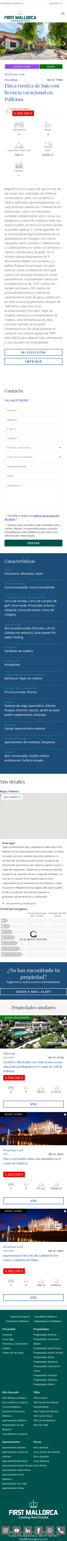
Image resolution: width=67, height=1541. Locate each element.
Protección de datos (13, 1352)
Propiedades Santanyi (45, 1375)
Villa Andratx (40, 1397)
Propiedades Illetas (44, 1357)
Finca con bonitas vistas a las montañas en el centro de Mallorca (32, 1161)
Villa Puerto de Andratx (46, 1402)
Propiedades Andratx (45, 1334)
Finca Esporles (41, 1456)
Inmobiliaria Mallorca (17, 1321)
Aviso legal (8, 1339)
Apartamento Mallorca (14, 1420)
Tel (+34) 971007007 (17, 400)
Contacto (7, 1334)
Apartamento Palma (13, 1488)
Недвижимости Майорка (47, 1321)
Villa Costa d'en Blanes (46, 1411)
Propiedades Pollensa (45, 1379)
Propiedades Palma (44, 1384)
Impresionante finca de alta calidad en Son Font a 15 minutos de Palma (30, 1258)
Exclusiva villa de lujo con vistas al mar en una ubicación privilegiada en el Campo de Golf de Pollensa (32, 1066)
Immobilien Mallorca (45, 1316)
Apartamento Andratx (14, 1447)
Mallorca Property (20, 1316)
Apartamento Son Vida (14, 1483)
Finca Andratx (41, 1447)
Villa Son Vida (41, 1424)
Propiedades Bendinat (46, 1361)
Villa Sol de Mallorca (44, 1420)
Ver (33, 1104)
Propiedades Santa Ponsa (47, 1348)
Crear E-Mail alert (33, 992)
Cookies (6, 1348)
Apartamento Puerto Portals (17, 1465)
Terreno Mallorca (11, 1406)
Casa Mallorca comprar (14, 1433)
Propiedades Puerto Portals (48, 1352)
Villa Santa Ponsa (43, 1415)
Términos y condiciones (15, 1343)
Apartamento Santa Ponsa (16, 1470)
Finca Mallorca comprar (15, 1402)
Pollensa (11, 79)
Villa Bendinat (41, 1406)
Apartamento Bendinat (14, 1461)
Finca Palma (40, 1465)
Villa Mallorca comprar (14, 1397)
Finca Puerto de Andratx (47, 1451)
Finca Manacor (41, 1461)
